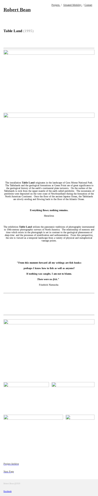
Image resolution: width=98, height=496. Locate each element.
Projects (56, 5)
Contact (88, 5)
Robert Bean (17, 9)
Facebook (8, 491)
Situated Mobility (72, 5)
